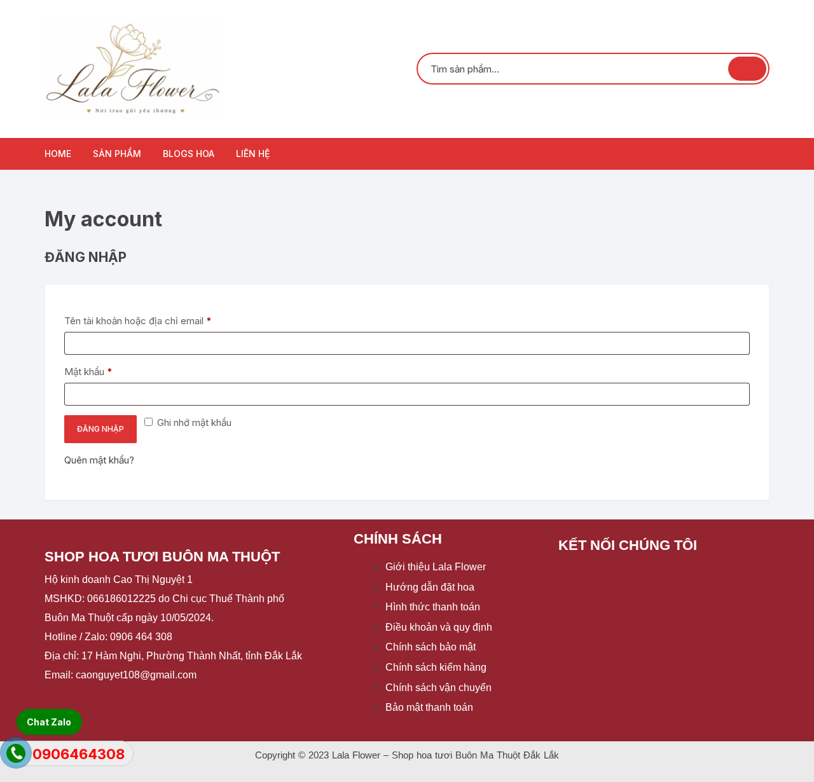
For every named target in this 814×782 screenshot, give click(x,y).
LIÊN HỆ (253, 153)
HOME (58, 153)
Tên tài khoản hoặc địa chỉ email (148, 320)
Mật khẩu (99, 371)
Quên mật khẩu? (99, 460)
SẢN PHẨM (117, 153)
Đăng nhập (100, 429)
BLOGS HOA (188, 153)
